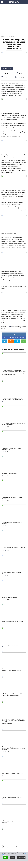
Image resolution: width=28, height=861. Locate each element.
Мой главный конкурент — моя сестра (12, 773)
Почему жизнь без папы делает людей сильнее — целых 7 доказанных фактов (12, 398)
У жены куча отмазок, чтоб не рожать (12, 797)
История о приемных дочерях (10, 645)
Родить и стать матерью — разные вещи (13, 846)
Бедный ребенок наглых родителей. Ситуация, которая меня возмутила (11, 573)
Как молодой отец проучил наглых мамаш (13, 621)
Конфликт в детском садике (9, 473)
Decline (12, 857)
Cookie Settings (21, 857)
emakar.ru (14, 2)
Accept (5, 857)
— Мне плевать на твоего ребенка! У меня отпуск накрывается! (13, 424)
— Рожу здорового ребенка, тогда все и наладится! (12, 821)
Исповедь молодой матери (9, 597)
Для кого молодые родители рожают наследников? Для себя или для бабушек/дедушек (13, 748)
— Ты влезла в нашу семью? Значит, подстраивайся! (12, 449)
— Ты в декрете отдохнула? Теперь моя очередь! (12, 497)
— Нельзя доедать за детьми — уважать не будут (13, 548)
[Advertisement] (14, 19)
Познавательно (7, 68)
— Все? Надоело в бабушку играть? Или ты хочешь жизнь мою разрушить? (13, 694)
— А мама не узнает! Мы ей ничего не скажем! (12, 523)
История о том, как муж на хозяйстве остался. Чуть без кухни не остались (12, 669)
